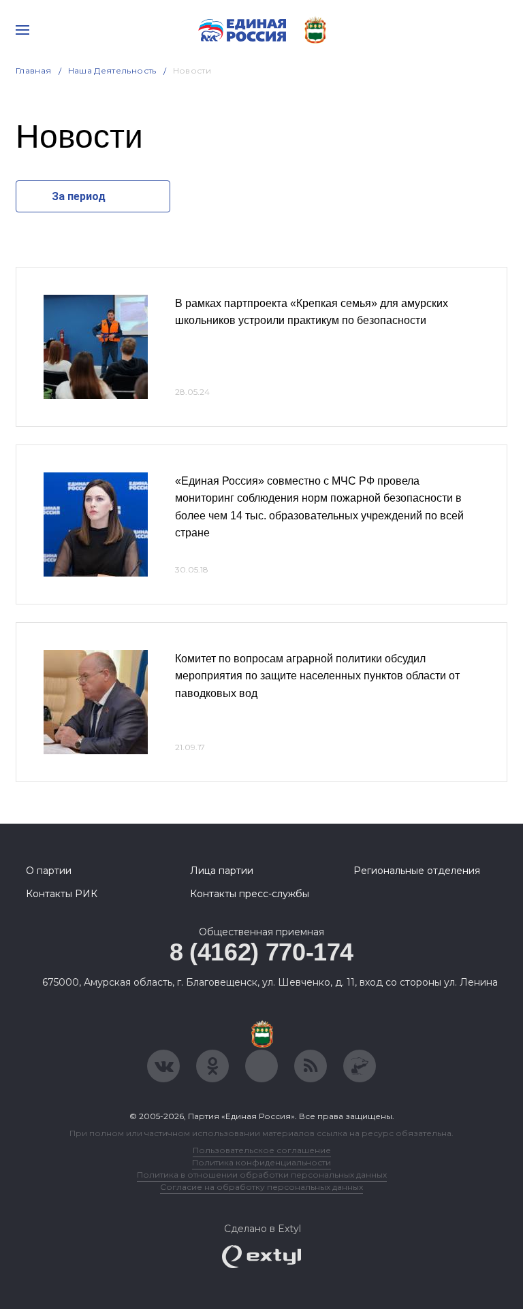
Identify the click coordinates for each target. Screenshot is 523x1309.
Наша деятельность (112, 70)
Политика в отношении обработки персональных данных (262, 1174)
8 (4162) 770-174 (261, 952)
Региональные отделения (416, 870)
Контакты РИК (61, 894)
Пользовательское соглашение (262, 1150)
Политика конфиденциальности (261, 1162)
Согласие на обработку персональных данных (261, 1187)
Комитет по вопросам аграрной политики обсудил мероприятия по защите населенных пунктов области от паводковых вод (317, 676)
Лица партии (221, 870)
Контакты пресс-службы (249, 894)
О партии (49, 870)
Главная (34, 70)
